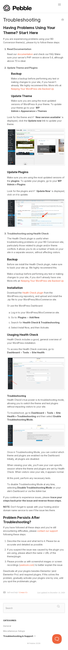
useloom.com (27, 565)
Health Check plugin (32, 292)
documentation (25, 54)
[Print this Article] (62, 20)
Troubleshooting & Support (18, 636)
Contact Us (23, 592)
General (7, 626)
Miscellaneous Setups (14, 631)
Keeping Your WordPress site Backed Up (32, 88)
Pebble (32, 643)
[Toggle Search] (58, 606)
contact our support (47, 531)
